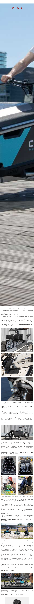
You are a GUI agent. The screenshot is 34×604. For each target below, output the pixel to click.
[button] (31, 1)
